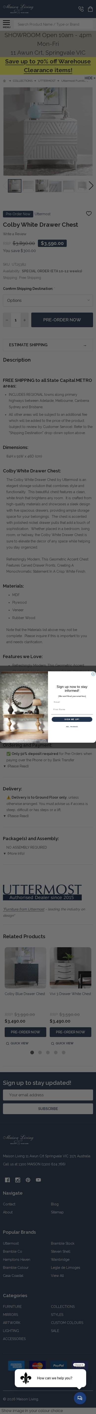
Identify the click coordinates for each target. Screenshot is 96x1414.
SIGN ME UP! (72, 719)
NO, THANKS (72, 727)
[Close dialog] (93, 673)
